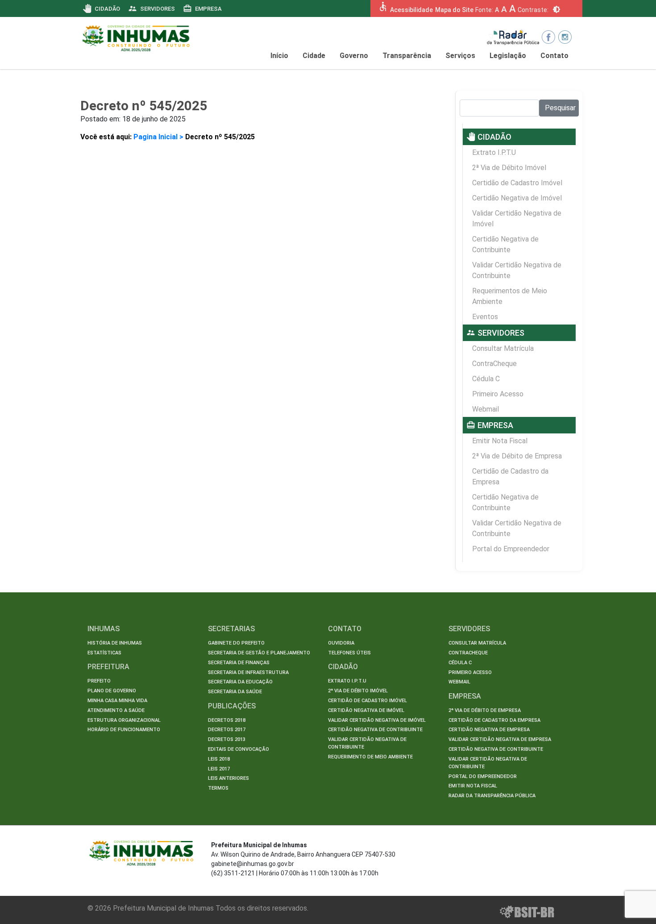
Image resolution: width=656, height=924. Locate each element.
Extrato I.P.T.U (494, 152)
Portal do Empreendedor (510, 549)
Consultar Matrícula (503, 348)
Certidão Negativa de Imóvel (517, 198)
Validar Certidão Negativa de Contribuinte (516, 270)
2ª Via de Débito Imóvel (509, 167)
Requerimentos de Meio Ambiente (509, 296)
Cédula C (486, 379)
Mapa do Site (454, 9)
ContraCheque (494, 363)
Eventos (485, 316)
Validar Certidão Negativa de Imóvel (516, 218)
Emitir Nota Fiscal (499, 441)
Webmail (485, 409)
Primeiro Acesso (497, 394)
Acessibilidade (411, 9)
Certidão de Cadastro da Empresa (510, 476)
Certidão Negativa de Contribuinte (505, 244)
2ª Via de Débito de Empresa (517, 456)
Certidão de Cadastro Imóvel (517, 183)
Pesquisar (560, 108)
